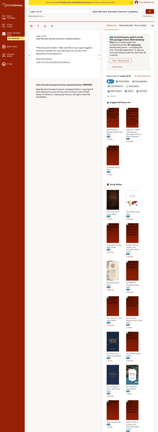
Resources (112, 25)
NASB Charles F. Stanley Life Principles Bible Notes (132, 248)
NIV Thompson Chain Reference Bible (113, 389)
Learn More (117, 67)
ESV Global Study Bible (133, 213)
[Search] (150, 11)
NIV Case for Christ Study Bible (114, 319)
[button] (144, 2)
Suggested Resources (120, 102)
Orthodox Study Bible (113, 168)
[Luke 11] (29, 54)
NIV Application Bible (113, 284)
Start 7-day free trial (120, 60)
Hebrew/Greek (126, 25)
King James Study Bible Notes (114, 246)
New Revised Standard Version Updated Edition (59, 84)
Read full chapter (44, 58)
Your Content (140, 25)
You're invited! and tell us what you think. (81, 2)
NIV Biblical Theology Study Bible (132, 285)
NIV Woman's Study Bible (131, 388)
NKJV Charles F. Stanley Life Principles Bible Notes (132, 425)
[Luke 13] (100, 54)
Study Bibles (116, 184)
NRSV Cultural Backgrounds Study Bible (115, 132)
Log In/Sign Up (146, 2)
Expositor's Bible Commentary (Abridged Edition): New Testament (134, 133)
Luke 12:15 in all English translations (53, 62)
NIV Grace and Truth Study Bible (114, 354)
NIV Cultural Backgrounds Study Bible (134, 320)
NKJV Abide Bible (114, 422)
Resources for (119, 76)
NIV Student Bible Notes (133, 354)
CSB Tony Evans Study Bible (113, 213)
